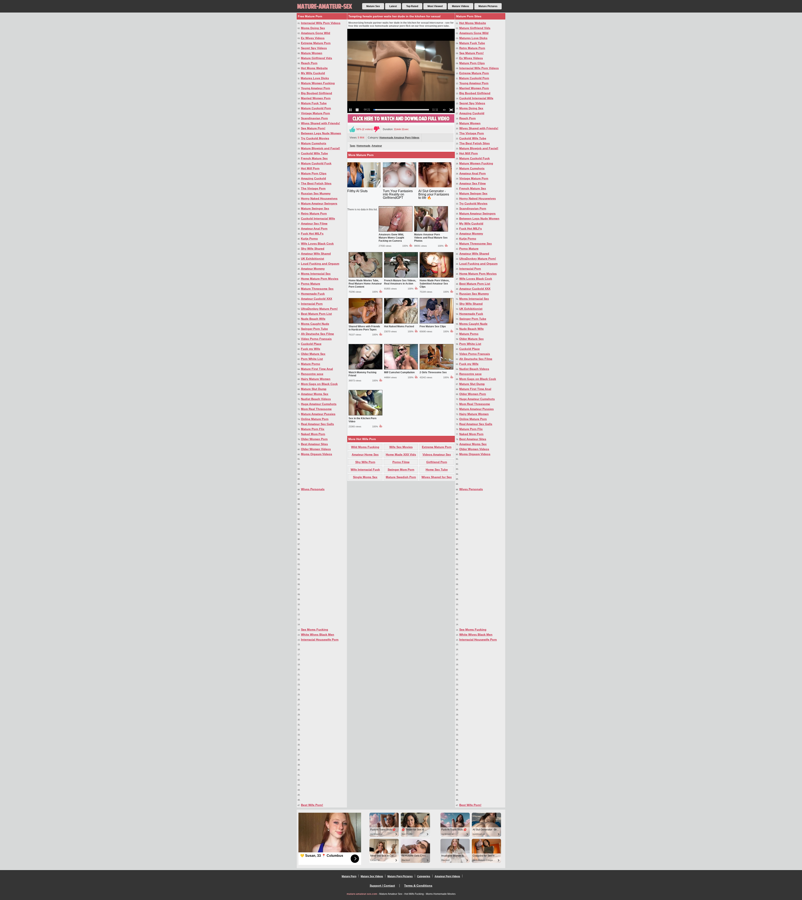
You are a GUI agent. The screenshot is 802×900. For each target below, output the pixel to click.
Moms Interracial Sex (316, 273)
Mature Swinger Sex (315, 208)
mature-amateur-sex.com (362, 893)
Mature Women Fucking (318, 83)
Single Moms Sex (365, 477)
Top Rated (412, 6)
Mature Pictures (487, 6)
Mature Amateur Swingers (319, 203)
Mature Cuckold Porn (316, 108)
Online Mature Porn (315, 419)
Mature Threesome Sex (317, 288)
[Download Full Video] (401, 121)
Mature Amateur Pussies (318, 414)
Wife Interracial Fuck (365, 469)
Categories (423, 876)
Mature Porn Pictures (400, 876)
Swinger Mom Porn (401, 469)
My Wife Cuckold (313, 73)
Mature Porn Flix (312, 429)
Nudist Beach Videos (316, 399)
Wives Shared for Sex (436, 477)
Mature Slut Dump (313, 389)
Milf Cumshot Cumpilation (399, 372)
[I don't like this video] (377, 129)
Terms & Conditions (418, 885)
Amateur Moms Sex (314, 394)
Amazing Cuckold (313, 178)
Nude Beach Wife (313, 318)
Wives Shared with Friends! (320, 123)
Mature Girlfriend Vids (316, 58)
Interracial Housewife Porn (320, 639)
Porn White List (312, 359)
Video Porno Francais (316, 338)
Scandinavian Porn (314, 118)
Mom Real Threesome (316, 409)
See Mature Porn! (313, 128)
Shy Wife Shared (312, 248)
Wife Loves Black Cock (317, 243)
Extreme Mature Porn (316, 43)
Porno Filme (401, 462)
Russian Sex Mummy (316, 193)
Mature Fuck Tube (314, 103)
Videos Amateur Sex (437, 454)
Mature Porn (349, 876)
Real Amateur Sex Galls (317, 424)
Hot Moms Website (314, 68)
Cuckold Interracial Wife (318, 218)
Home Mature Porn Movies (319, 278)
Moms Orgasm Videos (316, 454)
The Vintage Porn (313, 188)
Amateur (377, 145)
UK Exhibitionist (312, 258)
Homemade (363, 145)
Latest (393, 6)
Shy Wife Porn (365, 462)
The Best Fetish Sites (316, 183)
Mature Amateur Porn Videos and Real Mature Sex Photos (431, 237)
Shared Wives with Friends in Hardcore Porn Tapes (364, 328)
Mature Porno (310, 364)
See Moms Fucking (314, 629)
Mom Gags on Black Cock (319, 384)
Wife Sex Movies (401, 447)
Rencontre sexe (312, 374)
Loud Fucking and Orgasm (320, 263)
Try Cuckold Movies (315, 138)
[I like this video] (352, 129)
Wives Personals (313, 489)
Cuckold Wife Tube (314, 153)
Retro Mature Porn (314, 213)
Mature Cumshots (313, 143)
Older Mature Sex (313, 353)
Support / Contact (382, 885)
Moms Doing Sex (313, 28)
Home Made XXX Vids (401, 454)
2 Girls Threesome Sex (433, 372)
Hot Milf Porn (310, 168)
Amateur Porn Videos (447, 876)
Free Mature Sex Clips (433, 326)
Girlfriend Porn (436, 462)
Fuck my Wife (310, 348)
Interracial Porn (312, 303)
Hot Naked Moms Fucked (399, 326)
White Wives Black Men (317, 634)
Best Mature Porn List (316, 313)
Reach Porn (309, 63)
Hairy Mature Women (315, 379)
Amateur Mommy (313, 268)
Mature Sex (373, 6)
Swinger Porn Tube (314, 328)
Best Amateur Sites (314, 444)
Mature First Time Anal (317, 369)
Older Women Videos (316, 449)
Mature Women (311, 53)
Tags (352, 145)
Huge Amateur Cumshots (318, 404)
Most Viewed (435, 6)
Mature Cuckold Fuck (316, 163)
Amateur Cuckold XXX (316, 298)
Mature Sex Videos (372, 876)
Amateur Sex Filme (314, 223)
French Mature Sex (314, 158)
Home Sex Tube (437, 469)
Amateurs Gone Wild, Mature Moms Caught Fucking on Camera (391, 237)
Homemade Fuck (313, 293)
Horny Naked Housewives (319, 198)
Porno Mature (310, 283)
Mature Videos (460, 6)
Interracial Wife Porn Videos (320, 23)
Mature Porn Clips (313, 173)
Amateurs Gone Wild (315, 33)
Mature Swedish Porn (401, 477)
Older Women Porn (314, 439)
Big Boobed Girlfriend (316, 93)
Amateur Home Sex (365, 454)
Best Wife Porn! (312, 805)
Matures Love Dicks (315, 78)
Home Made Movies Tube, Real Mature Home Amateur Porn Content (365, 283)
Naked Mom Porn (313, 434)
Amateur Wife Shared (316, 253)
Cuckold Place (311, 343)
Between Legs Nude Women (321, 133)
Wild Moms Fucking (365, 447)
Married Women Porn (316, 98)
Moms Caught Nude (315, 323)
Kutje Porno (309, 238)
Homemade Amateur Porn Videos (399, 137)
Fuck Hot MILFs (312, 233)
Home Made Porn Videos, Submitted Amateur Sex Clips (434, 283)
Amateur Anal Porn (314, 228)
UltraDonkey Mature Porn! (319, 308)
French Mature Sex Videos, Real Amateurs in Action (400, 282)
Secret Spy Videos (314, 48)
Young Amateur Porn (315, 88)
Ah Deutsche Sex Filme (317, 333)
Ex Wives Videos (313, 38)
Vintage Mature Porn (315, 113)
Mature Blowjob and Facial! (320, 148)
